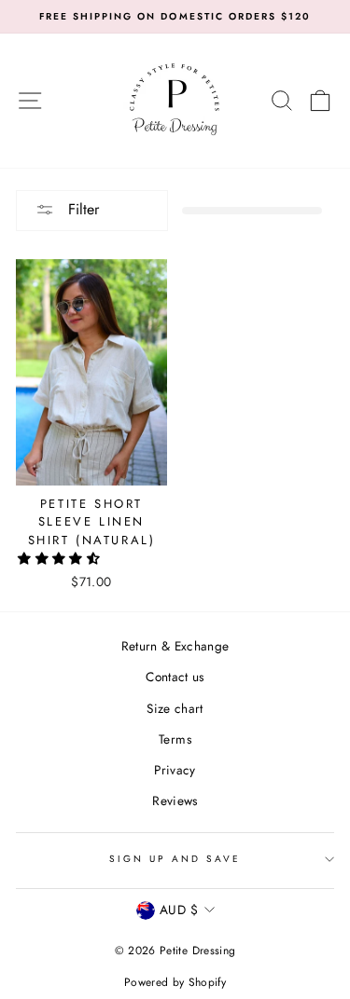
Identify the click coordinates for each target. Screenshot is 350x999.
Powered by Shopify (175, 982)
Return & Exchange (175, 645)
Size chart (175, 708)
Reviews (174, 800)
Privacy (174, 769)
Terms (175, 739)
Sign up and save (175, 859)
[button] (61, 558)
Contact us (174, 676)
